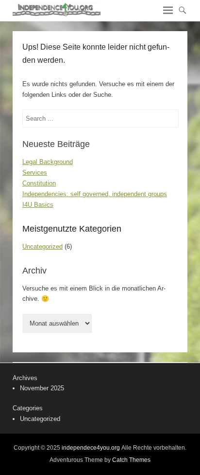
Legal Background (47, 161)
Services (34, 172)
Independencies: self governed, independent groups (94, 194)
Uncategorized (42, 246)
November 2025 (42, 388)
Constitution (39, 183)
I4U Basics (37, 204)
